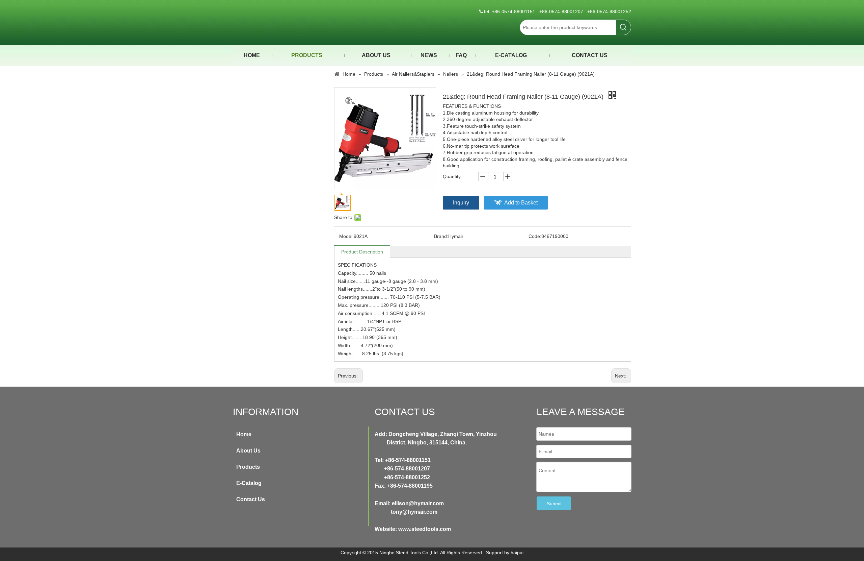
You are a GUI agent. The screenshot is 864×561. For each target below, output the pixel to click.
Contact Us (250, 499)
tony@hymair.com (414, 512)
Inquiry (461, 202)
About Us (248, 451)
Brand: (441, 236)
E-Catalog (249, 483)
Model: (346, 236)
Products (248, 467)
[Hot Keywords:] (623, 27)
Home (243, 434)
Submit (554, 503)
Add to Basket (521, 202)
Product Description (362, 251)
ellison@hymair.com (418, 503)
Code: (535, 236)
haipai (517, 552)
